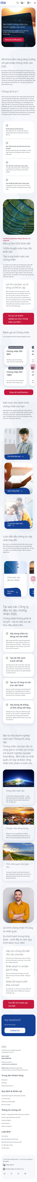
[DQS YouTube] (25, 1173)
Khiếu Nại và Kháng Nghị (8, 1101)
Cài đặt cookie (5, 1148)
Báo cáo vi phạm (6, 1104)
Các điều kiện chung (6, 1145)
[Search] (17, 3)
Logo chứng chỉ (5, 1123)
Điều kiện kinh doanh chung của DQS (11, 1142)
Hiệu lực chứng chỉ (6, 1126)
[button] (23, 3)
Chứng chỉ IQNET (6, 1120)
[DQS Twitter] (4, 1173)
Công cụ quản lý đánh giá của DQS (10, 1117)
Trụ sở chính (4, 1136)
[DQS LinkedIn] (18, 1173)
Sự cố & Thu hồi (5, 1098)
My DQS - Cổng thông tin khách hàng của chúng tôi (15, 1114)
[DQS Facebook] (11, 1173)
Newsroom (4, 1080)
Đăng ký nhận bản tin (7, 1086)
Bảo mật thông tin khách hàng (9, 1139)
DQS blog (4, 1083)
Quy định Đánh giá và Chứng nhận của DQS (13, 1095)
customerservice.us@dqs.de (9, 1064)
